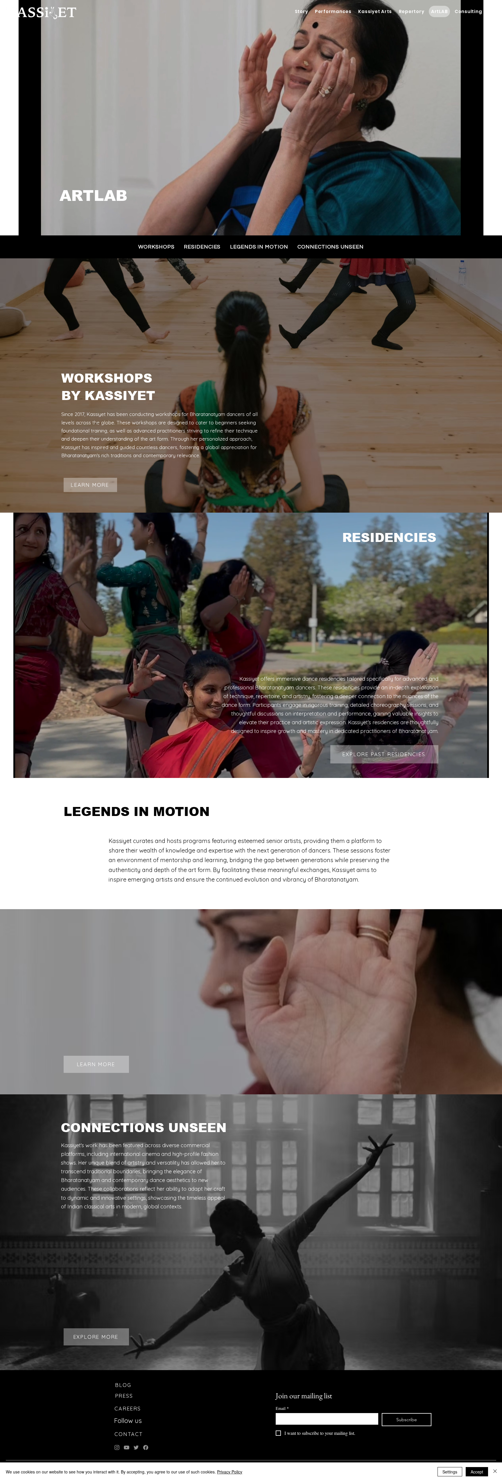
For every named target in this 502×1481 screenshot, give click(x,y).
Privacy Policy (229, 1472)
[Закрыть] (495, 1471)
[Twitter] (136, 1447)
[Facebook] (145, 1447)
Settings (449, 1472)
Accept (477, 1472)
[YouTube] (126, 1447)
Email (282, 1408)
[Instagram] (117, 1447)
